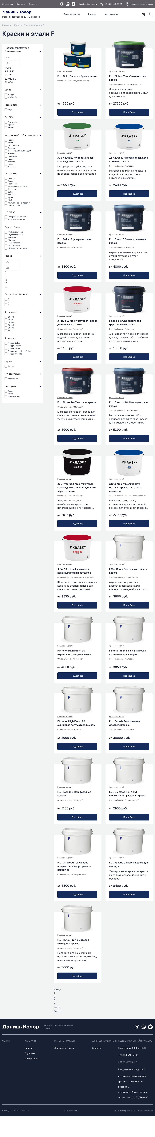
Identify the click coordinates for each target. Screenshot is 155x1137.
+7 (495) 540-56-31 (113, 4)
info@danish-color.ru (88, 4)
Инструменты (111, 14)
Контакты (20, 4)
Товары (92, 14)
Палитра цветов (71, 14)
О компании (7, 4)
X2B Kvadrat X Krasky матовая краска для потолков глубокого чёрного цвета (76, 487)
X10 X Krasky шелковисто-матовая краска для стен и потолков (125, 487)
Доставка (33, 4)
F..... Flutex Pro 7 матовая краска (76, 402)
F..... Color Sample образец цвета (77, 76)
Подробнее (77, 112)
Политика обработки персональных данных (133, 1110)
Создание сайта (71, 1110)
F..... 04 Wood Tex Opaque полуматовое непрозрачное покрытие (74, 866)
